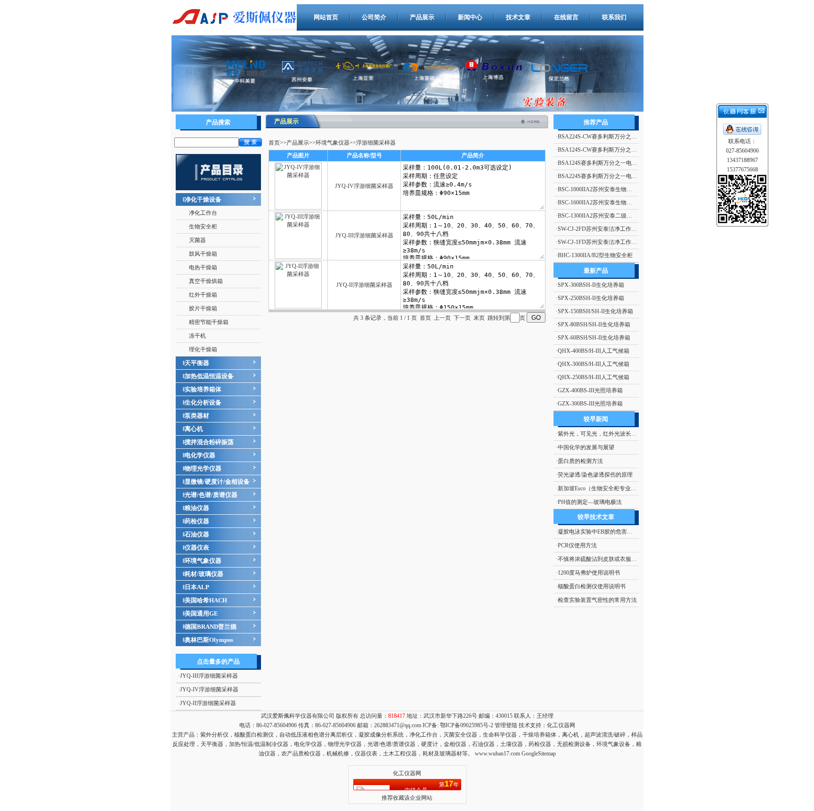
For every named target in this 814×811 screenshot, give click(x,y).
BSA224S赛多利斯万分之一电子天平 (603, 176)
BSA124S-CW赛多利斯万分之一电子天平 (608, 149)
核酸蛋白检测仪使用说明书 (592, 586)
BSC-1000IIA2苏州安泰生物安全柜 (600, 189)
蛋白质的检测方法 (580, 461)
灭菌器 (197, 240)
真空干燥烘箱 (206, 281)
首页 (274, 142)
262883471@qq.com (397, 725)
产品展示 (422, 17)
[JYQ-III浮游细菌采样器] (298, 257)
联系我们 (614, 17)
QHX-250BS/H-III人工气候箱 (593, 377)
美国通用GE (201, 613)
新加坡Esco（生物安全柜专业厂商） (603, 488)
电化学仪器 (200, 455)
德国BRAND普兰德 (210, 626)
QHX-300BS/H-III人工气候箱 (593, 364)
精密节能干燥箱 (208, 322)
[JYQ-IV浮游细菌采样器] (298, 207)
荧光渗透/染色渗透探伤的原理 (595, 474)
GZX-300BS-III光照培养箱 (590, 403)
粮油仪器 (197, 507)
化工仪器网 (561, 725)
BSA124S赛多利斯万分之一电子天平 (603, 163)
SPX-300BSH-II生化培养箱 (591, 285)
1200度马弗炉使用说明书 (589, 572)
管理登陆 (506, 725)
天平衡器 (197, 362)
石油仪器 (197, 534)
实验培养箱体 (203, 389)
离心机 (194, 428)
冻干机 (197, 336)
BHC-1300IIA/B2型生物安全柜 (595, 255)
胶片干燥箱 (203, 308)
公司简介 (374, 17)
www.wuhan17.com (497, 753)
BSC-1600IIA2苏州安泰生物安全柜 (600, 202)
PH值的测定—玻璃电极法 (590, 502)
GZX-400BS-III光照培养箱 (590, 390)
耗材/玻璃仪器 (204, 573)
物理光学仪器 (203, 468)
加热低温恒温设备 (209, 376)
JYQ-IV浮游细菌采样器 (209, 689)
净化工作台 (203, 213)
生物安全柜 (203, 226)
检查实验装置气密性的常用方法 (597, 600)
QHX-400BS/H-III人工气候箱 (593, 351)
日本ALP (197, 587)
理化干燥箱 (203, 349)
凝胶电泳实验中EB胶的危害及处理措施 (606, 531)
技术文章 (518, 17)
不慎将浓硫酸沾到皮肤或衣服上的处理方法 (611, 559)
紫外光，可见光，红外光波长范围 (600, 433)
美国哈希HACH (206, 600)
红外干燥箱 (203, 295)
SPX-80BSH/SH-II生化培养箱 (594, 324)
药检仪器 (197, 521)
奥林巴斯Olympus (209, 639)
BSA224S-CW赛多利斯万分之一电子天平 (608, 136)
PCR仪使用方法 (577, 545)
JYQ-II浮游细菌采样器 (208, 703)
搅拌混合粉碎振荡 (209, 442)
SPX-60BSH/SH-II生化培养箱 (594, 337)
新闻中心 (470, 17)
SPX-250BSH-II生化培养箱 (591, 298)
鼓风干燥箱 (203, 254)
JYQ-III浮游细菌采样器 (209, 676)
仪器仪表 (197, 547)
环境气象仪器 (203, 560)
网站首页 (326, 17)
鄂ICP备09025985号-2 (466, 725)
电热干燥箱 (203, 267)
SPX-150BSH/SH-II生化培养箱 (595, 311)
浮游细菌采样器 (376, 142)
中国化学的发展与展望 (586, 447)
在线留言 (566, 17)
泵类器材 (197, 415)
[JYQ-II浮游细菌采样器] (298, 306)
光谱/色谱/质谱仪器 (211, 494)
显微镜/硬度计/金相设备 (217, 481)
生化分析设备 (203, 402)
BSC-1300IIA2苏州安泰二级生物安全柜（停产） (617, 215)
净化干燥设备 (203, 199)
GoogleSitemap (538, 753)
